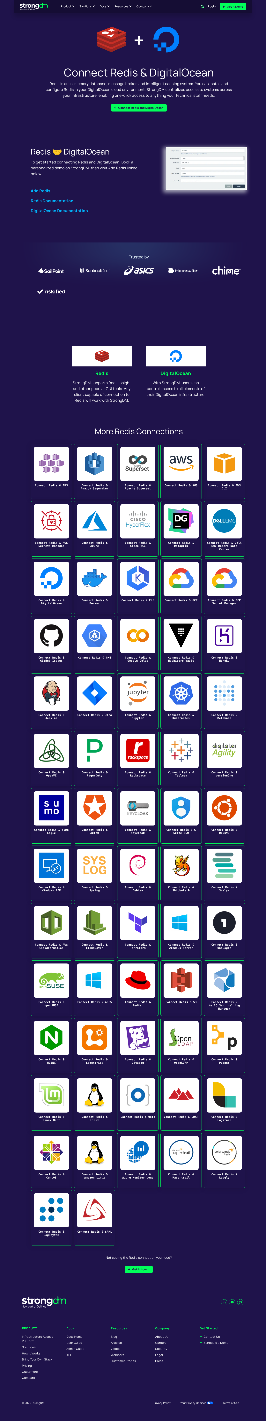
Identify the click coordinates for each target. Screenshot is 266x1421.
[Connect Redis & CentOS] (51, 1160)
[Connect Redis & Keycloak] (137, 815)
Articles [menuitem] (116, 1343)
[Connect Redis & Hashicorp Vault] (181, 643)
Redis (101, 373)
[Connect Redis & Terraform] (137, 930)
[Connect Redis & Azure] (94, 528)
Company (143, 6)
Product (66, 6)
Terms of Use (231, 1403)
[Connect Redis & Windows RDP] (51, 873)
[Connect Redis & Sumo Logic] (51, 815)
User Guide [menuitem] (74, 1343)
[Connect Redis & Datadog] (137, 1045)
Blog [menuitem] (114, 1337)
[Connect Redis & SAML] (94, 1217)
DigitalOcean (176, 373)
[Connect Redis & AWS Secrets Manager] (51, 528)
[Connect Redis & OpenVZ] (51, 758)
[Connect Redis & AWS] (181, 471)
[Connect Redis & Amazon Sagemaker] (94, 471)
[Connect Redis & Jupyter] (137, 701)
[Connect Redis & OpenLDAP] (181, 1045)
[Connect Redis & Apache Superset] (137, 471)
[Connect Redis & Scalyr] (224, 873)
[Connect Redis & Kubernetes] (181, 701)
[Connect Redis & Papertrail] (181, 1160)
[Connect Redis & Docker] (94, 586)
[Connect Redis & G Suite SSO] (181, 815)
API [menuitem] (68, 1355)
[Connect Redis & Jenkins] (51, 701)
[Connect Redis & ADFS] (94, 988)
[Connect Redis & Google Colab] (137, 643)
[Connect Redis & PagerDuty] (94, 758)
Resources (121, 6)
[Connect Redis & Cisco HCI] (137, 528)
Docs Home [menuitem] (74, 1337)
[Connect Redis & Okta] (137, 1102)
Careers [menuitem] (160, 1343)
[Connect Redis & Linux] (94, 1102)
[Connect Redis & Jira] (94, 701)
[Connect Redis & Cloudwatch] (94, 930)
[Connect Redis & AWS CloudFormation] (51, 930)
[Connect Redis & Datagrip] (181, 528)
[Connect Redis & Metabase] (224, 701)
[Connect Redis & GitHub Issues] (51, 643)
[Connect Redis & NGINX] (51, 1045)
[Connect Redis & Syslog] (94, 873)
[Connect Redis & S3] (181, 988)
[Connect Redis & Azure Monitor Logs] (137, 1160)
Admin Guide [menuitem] (75, 1349)
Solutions (85, 6)
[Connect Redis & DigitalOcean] (51, 586)
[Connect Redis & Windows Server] (181, 930)
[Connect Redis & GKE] (94, 643)
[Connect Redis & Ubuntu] (224, 815)
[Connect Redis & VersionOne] (224, 758)
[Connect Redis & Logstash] (224, 1102)
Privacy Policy (162, 1403)
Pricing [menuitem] (27, 1366)
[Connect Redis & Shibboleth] (181, 873)
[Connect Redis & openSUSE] (51, 988)
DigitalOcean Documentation (59, 210)
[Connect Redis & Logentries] (94, 1045)
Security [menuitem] (161, 1349)
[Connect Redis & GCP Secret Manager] (224, 586)
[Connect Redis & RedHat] (137, 988)
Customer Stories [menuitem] (123, 1361)
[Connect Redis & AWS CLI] (224, 471)
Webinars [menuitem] (117, 1355)
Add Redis (40, 190)
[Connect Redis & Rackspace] (137, 758)
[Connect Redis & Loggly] (224, 1160)
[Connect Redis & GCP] (181, 586)
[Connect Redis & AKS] (51, 471)
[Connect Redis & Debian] (137, 873)
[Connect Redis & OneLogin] (224, 930)
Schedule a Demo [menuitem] (216, 1343)
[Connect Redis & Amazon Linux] (94, 1160)
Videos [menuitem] (115, 1349)
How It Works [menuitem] (31, 1353)
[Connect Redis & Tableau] (181, 758)
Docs (103, 6)
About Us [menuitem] (161, 1337)
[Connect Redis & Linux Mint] (51, 1102)
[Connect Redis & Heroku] (224, 643)
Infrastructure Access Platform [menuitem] (37, 1339)
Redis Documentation (52, 200)
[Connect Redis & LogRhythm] (51, 1217)
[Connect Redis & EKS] (137, 586)
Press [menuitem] (159, 1361)
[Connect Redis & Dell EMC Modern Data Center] (224, 528)
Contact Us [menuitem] (212, 1337)
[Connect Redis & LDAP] (181, 1102)
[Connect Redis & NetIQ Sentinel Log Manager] (224, 988)
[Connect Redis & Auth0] (94, 815)
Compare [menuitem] (28, 1378)
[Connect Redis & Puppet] (224, 1045)
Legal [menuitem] (159, 1355)
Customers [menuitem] (30, 1372)
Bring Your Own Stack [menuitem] (37, 1359)
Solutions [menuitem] (29, 1347)
